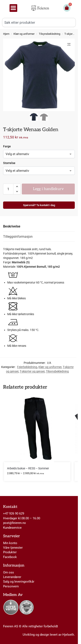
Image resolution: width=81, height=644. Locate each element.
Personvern (11, 586)
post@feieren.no (14, 523)
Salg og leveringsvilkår (18, 581)
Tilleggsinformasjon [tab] (18, 237)
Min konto (10, 543)
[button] (69, 44)
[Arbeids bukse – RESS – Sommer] (37, 428)
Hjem (6, 33)
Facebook (10, 557)
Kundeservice (12, 528)
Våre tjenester (13, 548)
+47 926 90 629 (13, 513)
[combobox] (39, 22)
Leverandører (12, 577)
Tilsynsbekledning (49, 33)
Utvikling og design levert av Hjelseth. (49, 635)
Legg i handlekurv (48, 189)
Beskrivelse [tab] (11, 226)
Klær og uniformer (24, 33)
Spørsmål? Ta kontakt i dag (39, 205)
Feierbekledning (27, 367)
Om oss (8, 572)
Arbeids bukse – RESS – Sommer (28, 468)
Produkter (10, 552)
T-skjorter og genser (32, 371)
